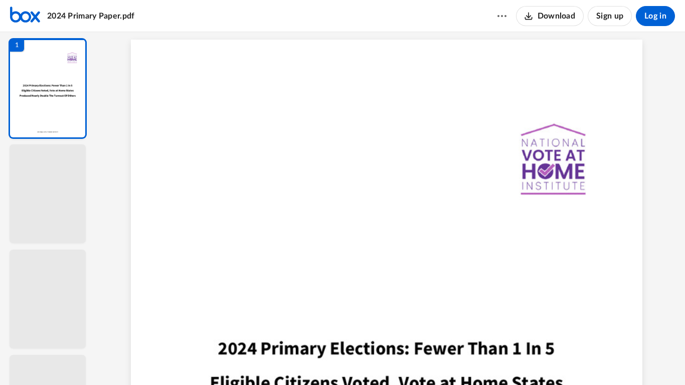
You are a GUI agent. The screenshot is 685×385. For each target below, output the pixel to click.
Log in (655, 16)
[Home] (25, 16)
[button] (47, 88)
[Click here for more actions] (502, 16)
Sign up (609, 16)
